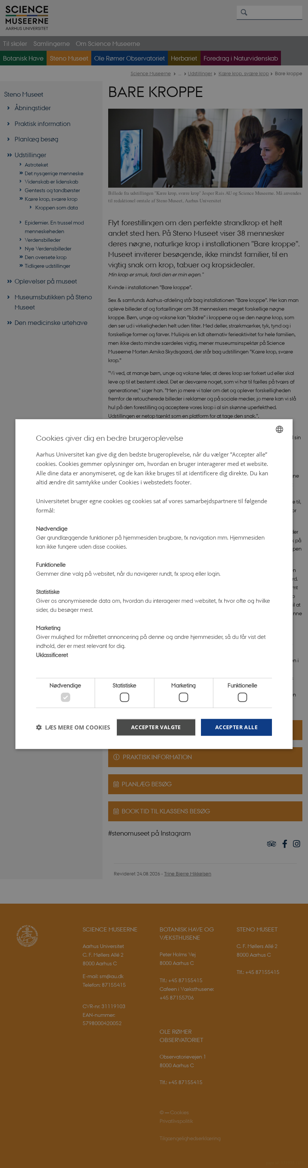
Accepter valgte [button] (156, 726)
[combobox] (279, 429)
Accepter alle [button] (236, 726)
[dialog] (154, 584)
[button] (73, 727)
